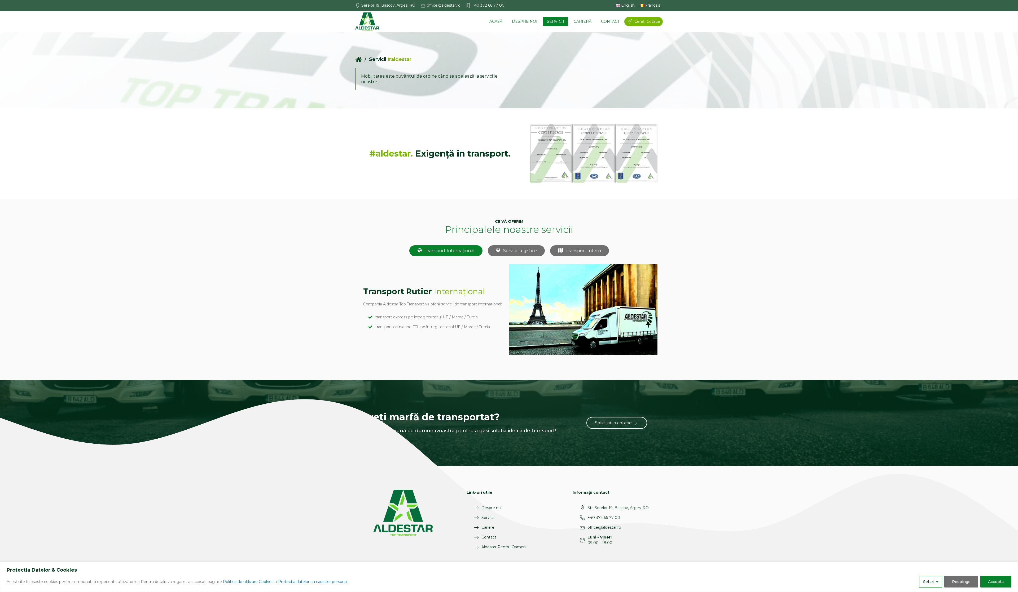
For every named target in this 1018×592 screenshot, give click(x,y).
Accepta (996, 581)
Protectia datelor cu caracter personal (313, 581)
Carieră (582, 21)
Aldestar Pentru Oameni (503, 547)
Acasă (495, 21)
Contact (610, 21)
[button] (388, 5)
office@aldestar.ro (604, 527)
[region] (509, 577)
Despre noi (524, 21)
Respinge (961, 581)
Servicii (555, 21)
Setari (928, 581)
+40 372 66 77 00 (603, 517)
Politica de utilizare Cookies (248, 581)
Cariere (487, 527)
